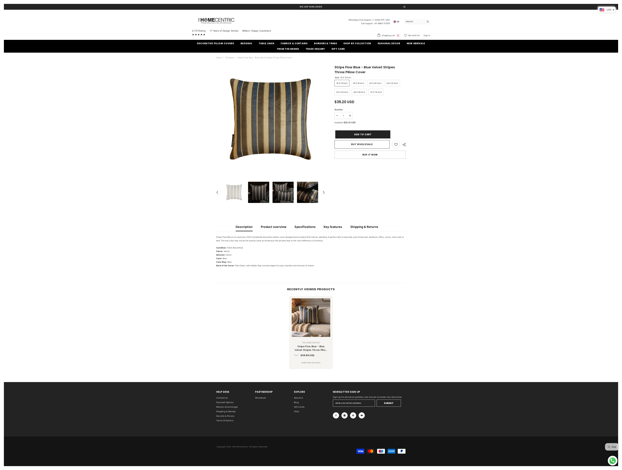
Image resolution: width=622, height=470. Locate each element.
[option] (270, 119)
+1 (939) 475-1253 (381, 20)
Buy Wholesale (362, 144)
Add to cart (362, 134)
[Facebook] (336, 415)
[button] (217, 192)
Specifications (305, 227)
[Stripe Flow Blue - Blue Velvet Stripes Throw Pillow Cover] (311, 317)
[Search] (417, 21)
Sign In (427, 35)
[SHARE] (403, 145)
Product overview (274, 227)
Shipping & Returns (364, 227)
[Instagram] (344, 415)
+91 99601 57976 (382, 23)
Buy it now (370, 154)
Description (244, 227)
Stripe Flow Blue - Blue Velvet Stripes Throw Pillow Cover (311, 348)
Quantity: (338, 109)
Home (219, 57)
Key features (333, 227)
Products (229, 57)
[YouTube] (362, 415)
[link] (396, 144)
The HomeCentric (311, 342)
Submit (389, 403)
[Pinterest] (353, 415)
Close (404, 7)
